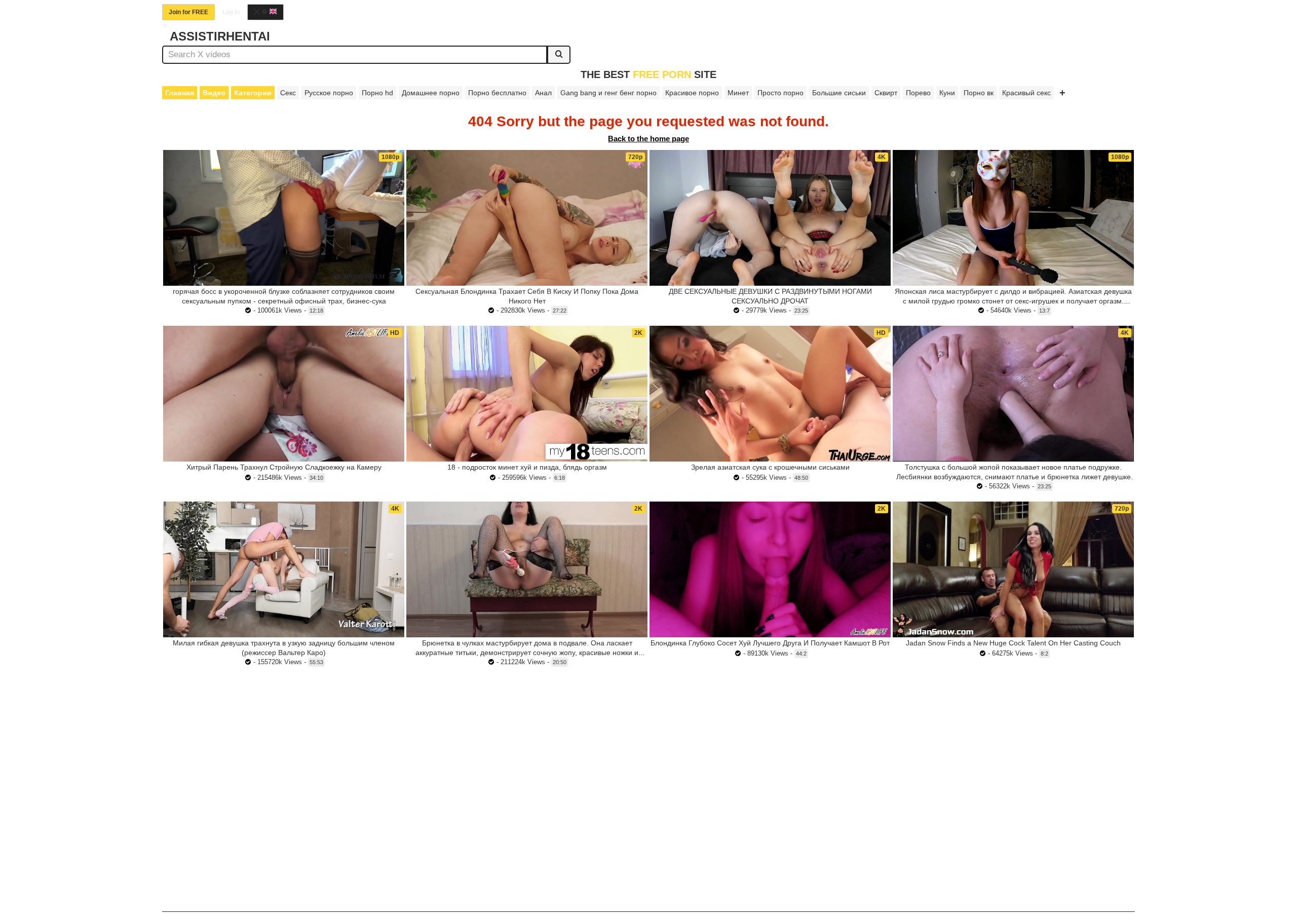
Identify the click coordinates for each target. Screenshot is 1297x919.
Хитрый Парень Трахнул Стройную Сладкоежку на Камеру (284, 467)
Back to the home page (648, 138)
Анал (543, 93)
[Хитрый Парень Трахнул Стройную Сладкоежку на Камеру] (283, 394)
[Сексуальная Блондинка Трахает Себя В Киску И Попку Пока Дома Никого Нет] (526, 218)
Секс (288, 93)
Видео (214, 93)
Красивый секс (1026, 93)
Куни (947, 93)
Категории (253, 93)
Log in (231, 12)
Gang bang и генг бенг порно (608, 93)
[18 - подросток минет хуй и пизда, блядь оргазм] (526, 394)
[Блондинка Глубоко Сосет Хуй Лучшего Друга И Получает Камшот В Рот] (770, 569)
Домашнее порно (431, 93)
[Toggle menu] (165, 25)
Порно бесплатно (497, 93)
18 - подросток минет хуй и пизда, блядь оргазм (527, 467)
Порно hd (377, 93)
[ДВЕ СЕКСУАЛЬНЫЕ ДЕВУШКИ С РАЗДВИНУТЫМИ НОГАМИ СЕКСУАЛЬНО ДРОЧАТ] (770, 218)
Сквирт (885, 93)
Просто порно (780, 93)
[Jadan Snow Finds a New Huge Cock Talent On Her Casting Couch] (1013, 569)
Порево (918, 93)
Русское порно (328, 93)
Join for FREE (188, 12)
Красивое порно (692, 93)
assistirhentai (220, 36)
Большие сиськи (839, 93)
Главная (179, 93)
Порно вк (979, 93)
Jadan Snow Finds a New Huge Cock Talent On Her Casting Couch (1013, 643)
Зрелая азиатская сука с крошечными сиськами (770, 467)
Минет (738, 93)
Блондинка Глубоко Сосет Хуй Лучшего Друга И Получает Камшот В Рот (770, 643)
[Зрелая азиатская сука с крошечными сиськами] (770, 394)
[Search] (558, 55)
